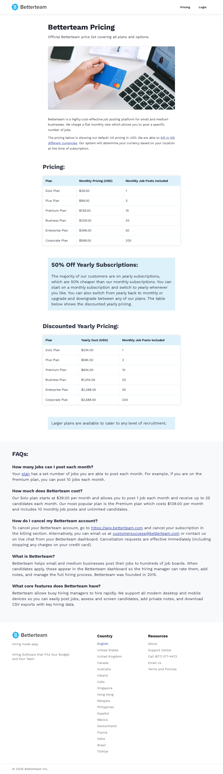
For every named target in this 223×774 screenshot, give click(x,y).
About (152, 643)
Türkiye (102, 751)
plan (26, 474)
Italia (101, 738)
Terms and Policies (162, 669)
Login (202, 7)
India (101, 682)
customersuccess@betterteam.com (146, 533)
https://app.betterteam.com (117, 528)
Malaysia (103, 701)
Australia (104, 669)
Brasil (101, 745)
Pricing (185, 7)
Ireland (102, 675)
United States (107, 650)
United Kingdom (109, 656)
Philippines (105, 707)
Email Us (154, 663)
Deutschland (106, 726)
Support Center (159, 650)
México (102, 719)
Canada (102, 663)
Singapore (104, 688)
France (102, 732)
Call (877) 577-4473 (162, 656)
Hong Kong (105, 694)
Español (103, 713)
